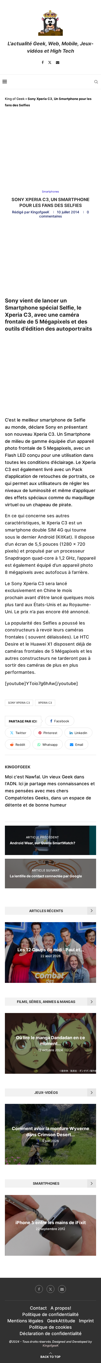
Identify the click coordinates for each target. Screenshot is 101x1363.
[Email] (57, 62)
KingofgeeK (40, 212)
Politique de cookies (50, 1327)
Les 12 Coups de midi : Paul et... (50, 949)
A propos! (60, 1308)
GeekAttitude (61, 1320)
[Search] (96, 82)
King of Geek (15, 99)
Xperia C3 (45, 702)
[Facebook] (43, 62)
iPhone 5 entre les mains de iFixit (50, 1222)
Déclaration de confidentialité (51, 1333)
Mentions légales (25, 1320)
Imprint (86, 1320)
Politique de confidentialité (50, 1314)
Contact (38, 1308)
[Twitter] (49, 62)
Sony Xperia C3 (19, 702)
